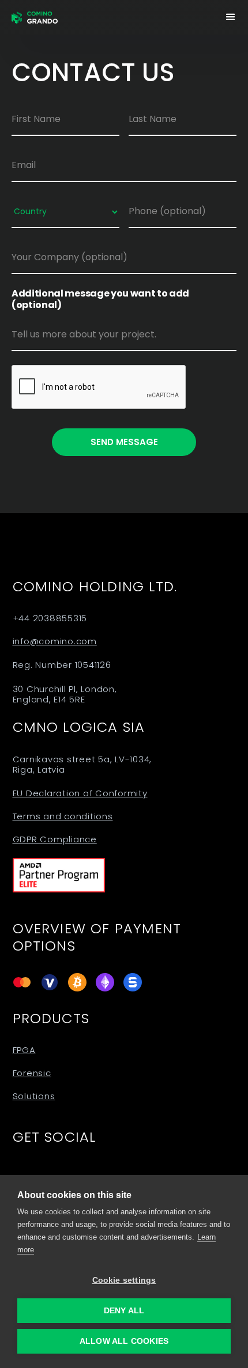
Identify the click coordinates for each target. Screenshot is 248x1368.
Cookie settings (124, 1280)
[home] (35, 17)
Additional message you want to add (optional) (100, 299)
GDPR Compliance (55, 839)
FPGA (24, 1050)
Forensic (32, 1073)
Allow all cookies (124, 1341)
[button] (230, 17)
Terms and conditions (63, 816)
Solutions (34, 1096)
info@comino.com (55, 641)
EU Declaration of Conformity (80, 793)
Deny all (124, 1310)
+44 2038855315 (50, 618)
